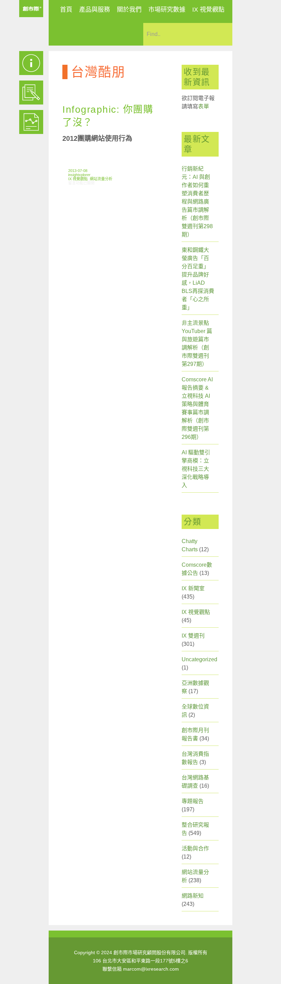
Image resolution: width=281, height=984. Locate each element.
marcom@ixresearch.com (151, 969)
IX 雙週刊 (193, 636)
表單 (203, 106)
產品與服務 (94, 9)
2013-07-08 (77, 171)
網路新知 (193, 896)
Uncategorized (199, 659)
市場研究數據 (166, 9)
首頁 (66, 9)
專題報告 (193, 801)
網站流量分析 (101, 179)
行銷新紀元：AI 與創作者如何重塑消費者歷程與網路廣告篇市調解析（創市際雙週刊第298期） (197, 201)
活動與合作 (195, 848)
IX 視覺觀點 (208, 9)
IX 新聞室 (193, 588)
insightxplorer (79, 175)
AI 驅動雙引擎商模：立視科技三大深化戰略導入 (196, 469)
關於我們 (129, 9)
